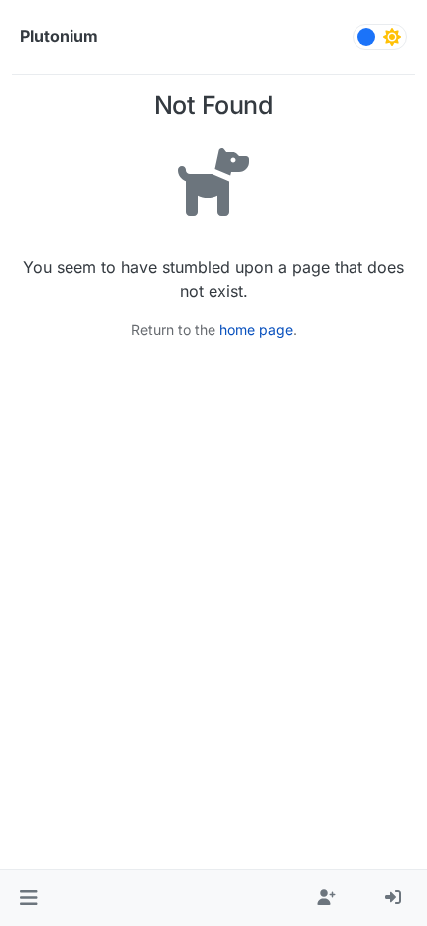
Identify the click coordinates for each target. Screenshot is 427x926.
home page (256, 329)
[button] (28, 898)
